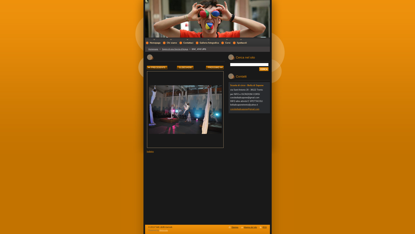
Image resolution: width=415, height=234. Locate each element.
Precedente (157, 67)
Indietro (150, 151)
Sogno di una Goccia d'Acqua (175, 49)
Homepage (153, 49)
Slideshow (185, 67)
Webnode (163, 230)
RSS (265, 227)
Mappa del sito (250, 227)
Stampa (234, 227)
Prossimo (215, 67)
